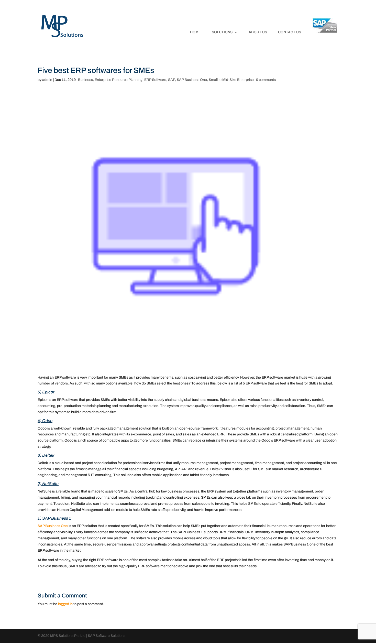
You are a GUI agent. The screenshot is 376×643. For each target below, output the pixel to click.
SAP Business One (192, 80)
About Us (258, 32)
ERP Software (155, 80)
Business (85, 80)
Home (195, 32)
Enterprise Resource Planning (118, 80)
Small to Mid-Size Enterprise (231, 80)
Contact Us (289, 32)
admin (47, 80)
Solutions (222, 32)
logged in (65, 604)
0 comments (266, 80)
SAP (171, 80)
